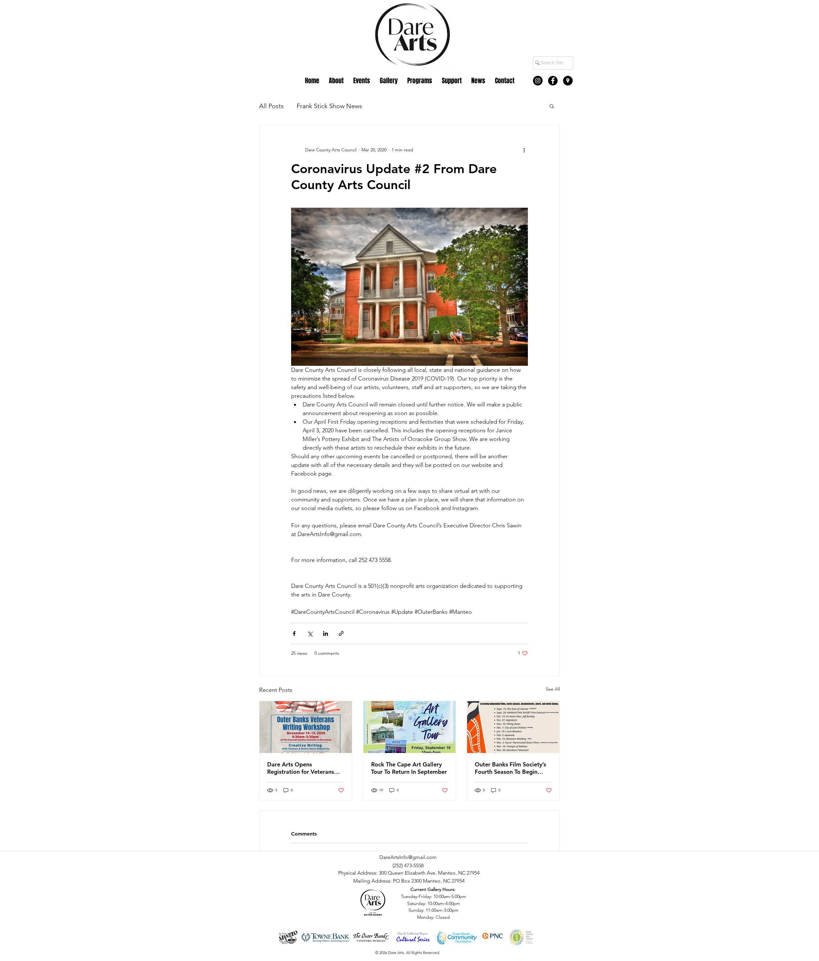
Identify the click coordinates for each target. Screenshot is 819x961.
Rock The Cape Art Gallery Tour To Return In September (409, 768)
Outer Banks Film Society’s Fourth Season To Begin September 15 (510, 768)
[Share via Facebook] (294, 633)
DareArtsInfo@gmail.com (408, 857)
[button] (552, 105)
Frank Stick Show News (329, 106)
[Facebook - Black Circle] (553, 80)
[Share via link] (341, 633)
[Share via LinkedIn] (325, 633)
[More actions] (524, 150)
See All (553, 689)
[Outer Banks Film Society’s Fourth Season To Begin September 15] (513, 727)
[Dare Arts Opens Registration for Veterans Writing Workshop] (305, 727)
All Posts (271, 106)
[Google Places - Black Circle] (568, 80)
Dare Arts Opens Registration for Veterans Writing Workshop (300, 768)
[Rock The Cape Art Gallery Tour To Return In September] (409, 727)
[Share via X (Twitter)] (310, 633)
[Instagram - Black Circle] (538, 80)
